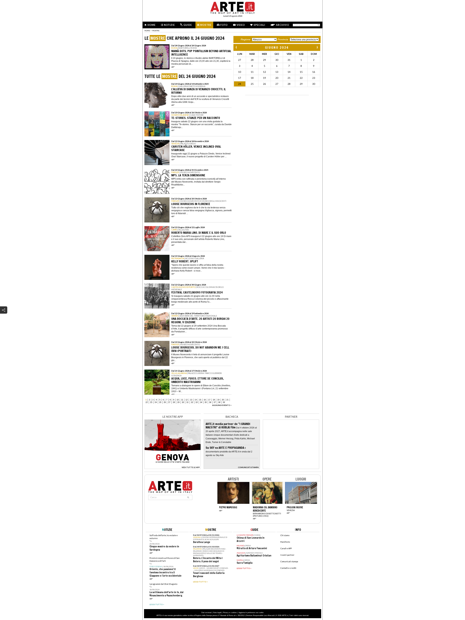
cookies (234, 612)
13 (191, 400)
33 (196, 402)
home (147, 30)
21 (227, 400)
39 (224, 402)
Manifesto (285, 542)
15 (200, 400)
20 (223, 400)
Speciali (259, 24)
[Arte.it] (232, 7)
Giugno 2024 (277, 47)
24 (156, 402)
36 (210, 402)
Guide (187, 24)
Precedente (236, 47)
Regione (245, 39)
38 (219, 402)
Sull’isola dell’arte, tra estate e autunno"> (164, 542)
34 (201, 402)
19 (218, 400)
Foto (224, 24)
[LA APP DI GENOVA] (173, 468)
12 (186, 400)
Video (240, 24)
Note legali (217, 612)
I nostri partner (287, 555)
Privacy (226, 612)
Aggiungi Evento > (222, 405)
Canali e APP (286, 548)
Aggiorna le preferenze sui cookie (251, 612)
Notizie (169, 24)
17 (209, 400)
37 (215, 402)
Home (151, 24)
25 (160, 402)
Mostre (205, 24)
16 (205, 400)
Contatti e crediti (288, 568)
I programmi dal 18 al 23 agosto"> (166, 590)
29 (178, 402)
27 (169, 402)
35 (206, 402)
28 (174, 402)
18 (214, 400)
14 (196, 400)
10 (178, 400)
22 (146, 402)
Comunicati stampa (289, 561)
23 (151, 402)
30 (183, 402)
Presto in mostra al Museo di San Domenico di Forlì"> (165, 567)
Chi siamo (284, 535)
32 (192, 402)
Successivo (317, 47)
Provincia (283, 39)
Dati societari (206, 612)
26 (165, 402)
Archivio (282, 24)
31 (187, 402)
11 (182, 400)
